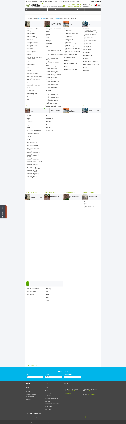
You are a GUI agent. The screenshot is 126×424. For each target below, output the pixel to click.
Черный (28, 87)
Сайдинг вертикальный (32, 37)
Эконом (28, 88)
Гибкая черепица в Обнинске (90, 34)
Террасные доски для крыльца (33, 165)
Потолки (47, 128)
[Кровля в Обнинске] (85, 110)
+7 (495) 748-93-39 (76, 4)
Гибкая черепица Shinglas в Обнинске (92, 32)
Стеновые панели (49, 130)
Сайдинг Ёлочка (30, 39)
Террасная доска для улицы (33, 159)
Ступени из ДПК (30, 177)
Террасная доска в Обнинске (55, 197)
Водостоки (51, 9)
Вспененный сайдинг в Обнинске (34, 59)
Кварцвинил (48, 121)
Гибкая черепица (87, 58)
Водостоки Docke (68, 30)
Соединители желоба (69, 58)
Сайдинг (35, 9)
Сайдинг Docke (30, 43)
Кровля (66, 9)
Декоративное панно (50, 119)
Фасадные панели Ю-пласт (52, 82)
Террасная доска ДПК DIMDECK (33, 168)
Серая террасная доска (32, 140)
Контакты (78, 1)
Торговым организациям (50, 400)
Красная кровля (87, 38)
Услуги (40, 1)
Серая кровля (87, 52)
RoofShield (86, 70)
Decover (28, 97)
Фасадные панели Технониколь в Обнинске (53, 59)
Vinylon (28, 99)
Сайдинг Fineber (30, 48)
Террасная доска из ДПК (36, 110)
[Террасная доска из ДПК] (27, 110)
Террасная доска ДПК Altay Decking (34, 161)
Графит (28, 125)
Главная (28, 12)
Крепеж (86, 207)
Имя (27, 374)
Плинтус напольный (50, 125)
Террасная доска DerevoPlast (33, 176)
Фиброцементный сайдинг (32, 93)
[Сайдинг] (27, 24)
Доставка (45, 1)
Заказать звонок (86, 6)
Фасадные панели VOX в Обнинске (53, 50)
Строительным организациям (51, 398)
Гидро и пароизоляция (89, 206)
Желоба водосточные (69, 37)
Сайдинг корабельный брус (32, 28)
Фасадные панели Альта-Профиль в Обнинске (53, 52)
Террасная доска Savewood (33, 174)
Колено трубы (68, 42)
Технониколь (67, 60)
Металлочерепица (88, 59)
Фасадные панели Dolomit (51, 69)
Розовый (28, 72)
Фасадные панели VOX (51, 72)
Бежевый (29, 54)
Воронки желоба (68, 36)
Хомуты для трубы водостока (71, 64)
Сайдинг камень (30, 34)
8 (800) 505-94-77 (61, 3)
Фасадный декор (49, 102)
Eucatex (47, 300)
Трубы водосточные (69, 61)
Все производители (50, 301)
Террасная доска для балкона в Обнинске (33, 149)
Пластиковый (29, 69)
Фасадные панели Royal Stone (52, 81)
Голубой (28, 61)
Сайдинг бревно (30, 31)
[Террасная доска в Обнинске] (47, 197)
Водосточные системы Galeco (71, 34)
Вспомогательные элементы (94, 197)
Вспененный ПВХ (49, 118)
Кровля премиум (87, 43)
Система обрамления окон (51, 103)
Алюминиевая (30, 121)
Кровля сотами (87, 44)
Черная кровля (87, 56)
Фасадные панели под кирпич (52, 88)
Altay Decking (29, 115)
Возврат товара (48, 406)
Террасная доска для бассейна (33, 151)
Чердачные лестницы (88, 55)
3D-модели (72, 1)
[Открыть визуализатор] (3, 211)
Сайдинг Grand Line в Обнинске (33, 75)
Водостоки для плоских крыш (71, 33)
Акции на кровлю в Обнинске (33, 288)
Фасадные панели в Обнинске (74, 197)
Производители (80, 9)
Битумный (48, 34)
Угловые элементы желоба (71, 63)
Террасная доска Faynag (32, 170)
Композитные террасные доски (33, 131)
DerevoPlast (48, 295)
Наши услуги (57, 18)
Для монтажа (73, 9)
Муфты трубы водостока (70, 49)
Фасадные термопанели (51, 99)
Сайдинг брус (29, 30)
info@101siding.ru (72, 391)
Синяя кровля (87, 53)
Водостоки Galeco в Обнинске (71, 31)
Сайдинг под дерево (31, 33)
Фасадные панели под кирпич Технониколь (52, 56)
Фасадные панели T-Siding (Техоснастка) (51, 79)
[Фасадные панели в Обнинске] (66, 197)
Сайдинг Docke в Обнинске (32, 73)
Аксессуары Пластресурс (32, 52)
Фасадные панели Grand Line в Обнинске (52, 48)
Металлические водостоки (71, 69)
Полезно (60, 1)
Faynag (28, 118)
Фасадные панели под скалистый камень (53, 92)
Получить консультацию (91, 376)
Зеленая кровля (87, 35)
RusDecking (29, 119)
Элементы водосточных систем (72, 67)
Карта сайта (47, 401)
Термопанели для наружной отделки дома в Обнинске (54, 29)
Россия (28, 139)
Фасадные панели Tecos (51, 85)
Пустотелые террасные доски (33, 137)
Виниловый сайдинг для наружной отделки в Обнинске (34, 58)
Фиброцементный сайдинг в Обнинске (35, 85)
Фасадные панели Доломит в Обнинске (54, 54)
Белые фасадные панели (51, 32)
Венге (28, 124)
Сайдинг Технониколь (31, 51)
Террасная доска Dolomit (32, 143)
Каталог (28, 9)
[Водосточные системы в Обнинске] (66, 110)
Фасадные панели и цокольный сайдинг (55, 24)
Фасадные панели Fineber (51, 68)
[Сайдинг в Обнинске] (27, 197)
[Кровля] (85, 24)
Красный (28, 67)
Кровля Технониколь (88, 47)
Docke (85, 67)
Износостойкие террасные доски (34, 130)
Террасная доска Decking (32, 142)
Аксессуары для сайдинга (32, 42)
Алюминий (48, 116)
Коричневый (29, 66)
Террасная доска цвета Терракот (34, 162)
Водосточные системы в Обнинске (75, 110)
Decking (28, 116)
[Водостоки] (66, 24)
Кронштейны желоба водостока (72, 46)
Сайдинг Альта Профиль (32, 45)
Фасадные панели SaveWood (52, 87)
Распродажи (34, 283)
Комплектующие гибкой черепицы (91, 64)
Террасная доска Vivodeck (32, 145)
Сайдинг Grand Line (31, 49)
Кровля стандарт (88, 46)
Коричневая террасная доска (33, 133)
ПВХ (47, 124)
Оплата (50, 1)
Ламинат (48, 122)
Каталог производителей (31, 105)
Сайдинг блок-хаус (31, 36)
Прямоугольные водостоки (71, 54)
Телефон (47, 374)
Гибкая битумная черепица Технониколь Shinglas (90, 31)
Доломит (29, 127)
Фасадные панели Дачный (51, 77)
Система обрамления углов (52, 105)
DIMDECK (48, 297)
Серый (28, 81)
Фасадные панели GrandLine (52, 71)
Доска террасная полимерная (33, 128)
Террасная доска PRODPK (32, 171)
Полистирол (48, 127)
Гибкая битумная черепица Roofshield (92, 62)
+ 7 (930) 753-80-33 (76, 6)
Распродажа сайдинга (31, 291)
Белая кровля (87, 28)
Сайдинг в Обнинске (36, 197)
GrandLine (86, 69)
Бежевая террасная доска (32, 122)
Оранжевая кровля (88, 50)
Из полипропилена (31, 64)
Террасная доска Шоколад (32, 164)
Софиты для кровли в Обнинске (33, 84)
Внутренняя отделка (89, 9)
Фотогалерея (66, 1)
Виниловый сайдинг (31, 90)
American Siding (49, 289)
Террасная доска (58, 9)
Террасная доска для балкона (33, 146)
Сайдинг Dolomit (30, 46)
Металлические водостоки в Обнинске (73, 48)
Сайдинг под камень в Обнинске (33, 79)
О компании (34, 1)
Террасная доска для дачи (32, 158)
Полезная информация (50, 393)
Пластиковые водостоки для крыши (72, 51)
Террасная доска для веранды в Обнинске (33, 156)
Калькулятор (87, 4)
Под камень (48, 90)
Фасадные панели (43, 9)
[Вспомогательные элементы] (85, 197)
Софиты (28, 40)
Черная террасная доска (32, 167)
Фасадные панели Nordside (52, 84)
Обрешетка (86, 201)
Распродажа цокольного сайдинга (34, 292)
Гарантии (55, 1)
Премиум (29, 70)
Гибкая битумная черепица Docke (91, 61)
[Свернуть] (7, 205)
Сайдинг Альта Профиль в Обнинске (34, 76)
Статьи (46, 404)
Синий (28, 82)
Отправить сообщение (92, 416)
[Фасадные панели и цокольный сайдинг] (47, 24)
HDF (46, 115)
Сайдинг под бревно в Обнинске (33, 78)
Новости (27, 385)
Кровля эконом (87, 49)
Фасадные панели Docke (51, 66)
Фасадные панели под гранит (52, 97)
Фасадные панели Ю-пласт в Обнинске (54, 61)
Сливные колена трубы (70, 57)
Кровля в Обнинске (94, 110)
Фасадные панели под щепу (52, 94)
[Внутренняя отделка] (47, 110)
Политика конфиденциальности (52, 403)
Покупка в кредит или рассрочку (52, 407)
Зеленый (67, 40)
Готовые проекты (48, 409)
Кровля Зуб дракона (88, 41)
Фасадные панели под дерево (52, 96)
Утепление (86, 204)
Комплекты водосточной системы (72, 43)
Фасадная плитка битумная (52, 100)
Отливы (85, 203)
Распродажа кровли (31, 289)
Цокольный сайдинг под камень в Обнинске (53, 63)
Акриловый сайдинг (31, 91)
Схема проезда (68, 393)
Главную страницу (42, 18)
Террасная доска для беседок (33, 152)
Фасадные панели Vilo (50, 75)
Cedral (28, 96)
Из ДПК (47, 37)
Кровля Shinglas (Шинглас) (90, 40)
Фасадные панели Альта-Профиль (53, 74)
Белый (28, 55)
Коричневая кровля (88, 37)
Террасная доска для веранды (33, 154)
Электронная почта (68, 374)
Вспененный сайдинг (31, 94)
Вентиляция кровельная (89, 66)
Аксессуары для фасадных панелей (53, 106)
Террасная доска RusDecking (33, 173)
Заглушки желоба (69, 39)
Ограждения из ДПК (31, 134)
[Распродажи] (27, 284)
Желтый (28, 62)
